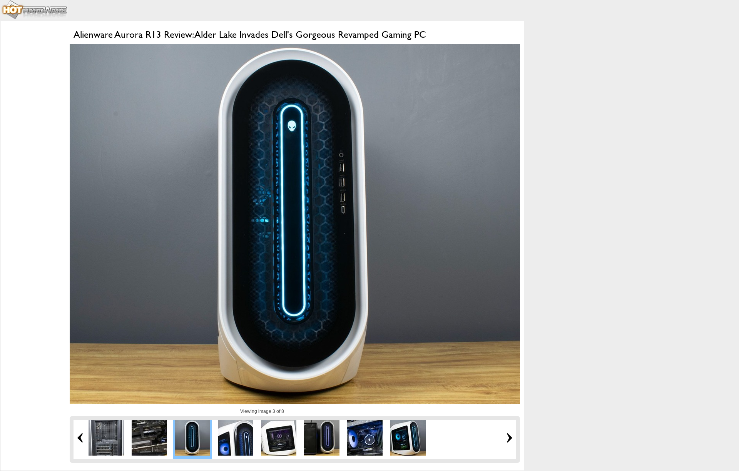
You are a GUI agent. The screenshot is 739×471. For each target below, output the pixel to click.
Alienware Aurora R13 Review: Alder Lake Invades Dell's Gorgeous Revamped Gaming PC (250, 34)
